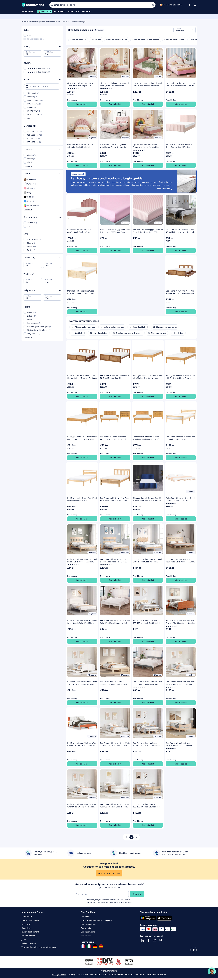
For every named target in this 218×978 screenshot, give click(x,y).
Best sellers (86, 935)
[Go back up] (194, 950)
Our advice (85, 916)
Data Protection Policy (100, 974)
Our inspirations (88, 932)
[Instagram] (154, 940)
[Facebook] (148, 940)
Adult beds (65, 22)
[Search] (52, 5)
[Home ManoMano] (33, 5)
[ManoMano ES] (101, 946)
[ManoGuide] (212, 971)
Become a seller (28, 935)
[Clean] (152, 4)
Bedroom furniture (48, 22)
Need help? (26, 924)
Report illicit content (30, 932)
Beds (58, 22)
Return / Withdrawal (30, 920)
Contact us (26, 928)
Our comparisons (88, 924)
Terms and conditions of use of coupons (39, 947)
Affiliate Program (29, 943)
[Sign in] (189, 5)
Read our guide (163, 188)
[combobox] (184, 30)
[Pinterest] (161, 940)
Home (24, 22)
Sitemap (71, 974)
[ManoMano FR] (83, 946)
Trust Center (117, 974)
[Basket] (195, 5)
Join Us (24, 939)
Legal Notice (83, 974)
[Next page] (137, 837)
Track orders (27, 916)
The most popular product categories (96, 920)
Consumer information (156, 974)
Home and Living (33, 22)
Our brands (86, 928)
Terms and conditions (134, 974)
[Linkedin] (142, 940)
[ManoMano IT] (89, 946)
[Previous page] (126, 837)
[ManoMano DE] (95, 946)
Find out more (126, 902)
